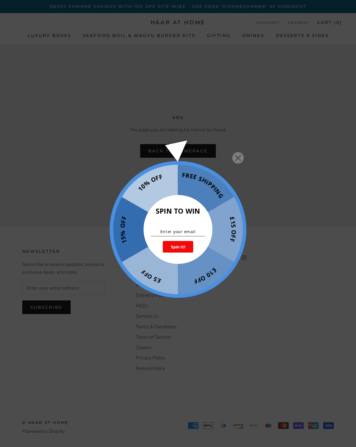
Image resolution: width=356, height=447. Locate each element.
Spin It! (178, 247)
